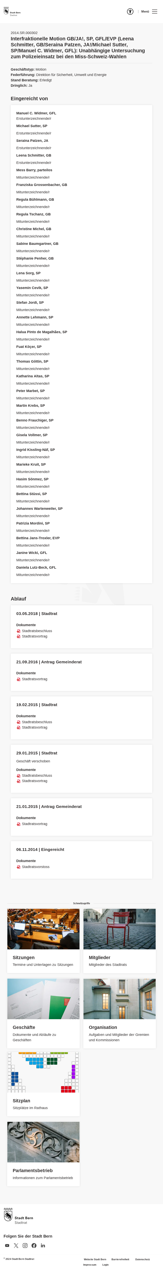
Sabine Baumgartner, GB (37, 244)
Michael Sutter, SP (31, 126)
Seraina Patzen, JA (32, 141)
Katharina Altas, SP (32, 376)
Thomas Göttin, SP (32, 361)
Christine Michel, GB (33, 229)
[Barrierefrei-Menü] (130, 11)
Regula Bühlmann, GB (35, 199)
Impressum (89, 1264)
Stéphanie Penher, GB (35, 258)
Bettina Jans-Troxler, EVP (38, 538)
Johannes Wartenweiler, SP (39, 509)
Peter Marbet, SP (30, 391)
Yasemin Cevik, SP (32, 288)
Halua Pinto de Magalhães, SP (41, 332)
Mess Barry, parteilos (34, 170)
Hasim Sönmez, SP (32, 479)
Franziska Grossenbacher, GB (41, 185)
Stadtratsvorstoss (35, 867)
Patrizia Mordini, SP (33, 523)
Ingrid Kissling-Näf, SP (35, 450)
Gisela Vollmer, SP (32, 435)
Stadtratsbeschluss (37, 631)
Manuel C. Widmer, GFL (36, 113)
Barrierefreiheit (120, 1259)
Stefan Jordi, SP (30, 303)
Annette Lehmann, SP (34, 317)
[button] (149, 11)
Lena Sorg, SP (28, 273)
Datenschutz (142, 1259)
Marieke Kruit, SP (31, 464)
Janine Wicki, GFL (31, 553)
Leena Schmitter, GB (33, 155)
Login (105, 1264)
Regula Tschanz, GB (33, 214)
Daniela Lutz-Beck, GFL (36, 567)
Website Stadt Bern (95, 1259)
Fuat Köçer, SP (29, 347)
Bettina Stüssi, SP (31, 494)
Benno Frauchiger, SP (34, 420)
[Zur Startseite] (12, 11)
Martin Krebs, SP (30, 406)
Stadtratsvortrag (34, 636)
